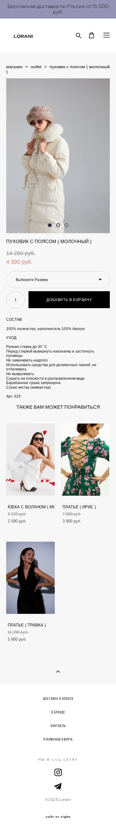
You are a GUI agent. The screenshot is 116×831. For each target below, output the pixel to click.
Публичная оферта (58, 739)
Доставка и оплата (58, 699)
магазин (14, 66)
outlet (36, 66)
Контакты (58, 726)
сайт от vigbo (58, 816)
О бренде (58, 712)
